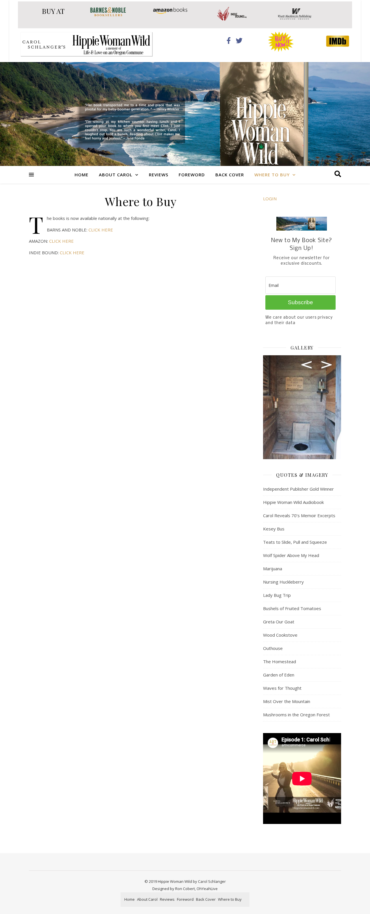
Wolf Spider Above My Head (291, 555)
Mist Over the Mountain (286, 701)
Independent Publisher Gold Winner (298, 489)
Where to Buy (272, 174)
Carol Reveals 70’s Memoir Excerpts (299, 515)
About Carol (115, 174)
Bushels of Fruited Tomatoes (292, 608)
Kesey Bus (273, 529)
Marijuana (272, 568)
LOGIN (270, 198)
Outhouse (273, 648)
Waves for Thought (282, 688)
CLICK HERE (100, 230)
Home (81, 174)
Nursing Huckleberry (283, 582)
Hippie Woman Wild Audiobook (293, 502)
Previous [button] (306, 365)
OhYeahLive (207, 888)
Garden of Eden (278, 675)
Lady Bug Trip (277, 595)
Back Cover (229, 174)
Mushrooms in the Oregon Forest (296, 714)
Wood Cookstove (280, 635)
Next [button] (326, 365)
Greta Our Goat (278, 622)
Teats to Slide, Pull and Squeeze (295, 542)
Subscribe (300, 302)
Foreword (192, 174)
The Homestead (279, 661)
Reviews (158, 174)
